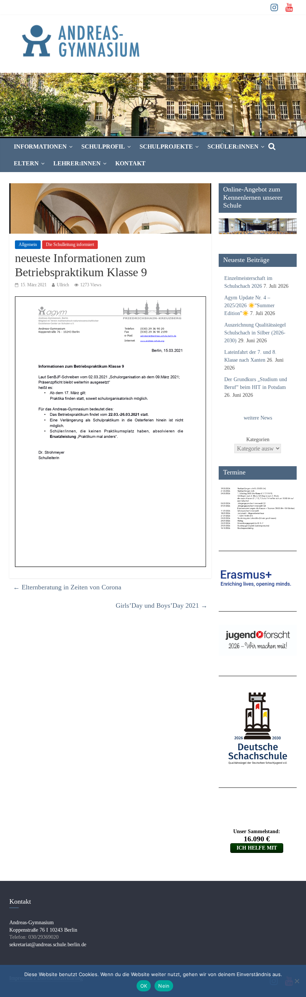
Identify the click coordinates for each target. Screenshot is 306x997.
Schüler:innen (233, 146)
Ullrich (63, 284)
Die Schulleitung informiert (70, 244)
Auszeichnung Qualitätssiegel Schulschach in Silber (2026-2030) (255, 332)
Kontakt (130, 163)
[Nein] (296, 981)
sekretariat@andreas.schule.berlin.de (47, 944)
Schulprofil (103, 146)
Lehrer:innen (77, 163)
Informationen (40, 146)
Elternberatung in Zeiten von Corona (67, 587)
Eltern (26, 163)
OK (143, 986)
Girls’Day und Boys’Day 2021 (161, 605)
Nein (163, 986)
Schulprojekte (166, 146)
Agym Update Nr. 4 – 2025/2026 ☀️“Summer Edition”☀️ (249, 305)
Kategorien (257, 439)
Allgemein (28, 244)
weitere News (258, 418)
